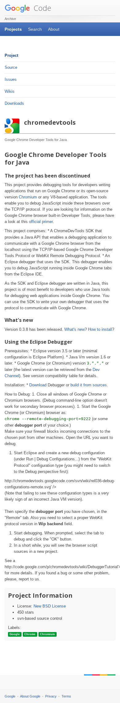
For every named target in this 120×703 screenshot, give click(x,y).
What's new (74, 329)
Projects (13, 29)
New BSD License (50, 606)
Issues (11, 79)
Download (37, 385)
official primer (41, 221)
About (53, 29)
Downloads (14, 103)
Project (11, 55)
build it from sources (88, 385)
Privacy (51, 696)
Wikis (9, 91)
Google (10, 696)
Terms (66, 696)
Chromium (28, 197)
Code (41, 8)
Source (11, 67)
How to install (100, 329)
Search (35, 29)
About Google (30, 696)
